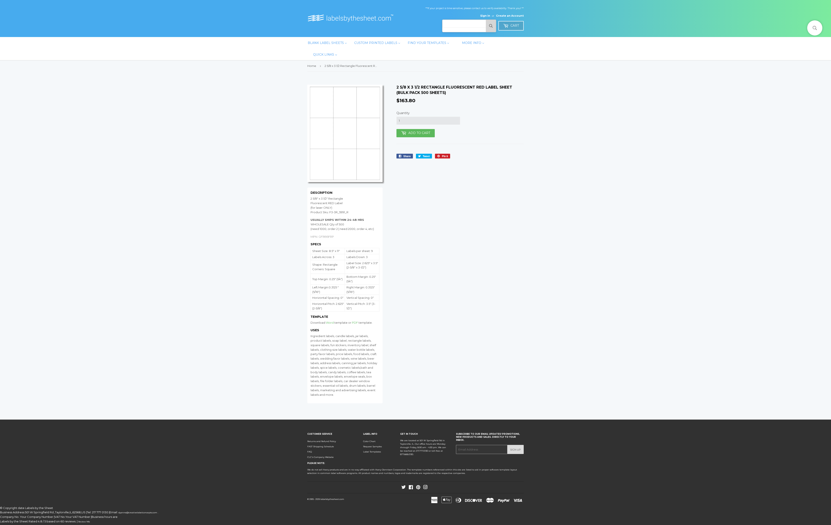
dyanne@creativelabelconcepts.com (138, 512)
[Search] (491, 26)
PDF (355, 322)
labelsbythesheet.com (332, 499)
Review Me (84, 521)
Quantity (403, 113)
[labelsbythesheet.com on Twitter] (403, 488)
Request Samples (372, 446)
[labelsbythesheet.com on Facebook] (411, 488)
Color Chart (369, 441)
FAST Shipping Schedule (320, 446)
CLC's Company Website (320, 457)
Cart (514, 25)
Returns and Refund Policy (321, 441)
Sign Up (515, 449)
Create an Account (510, 15)
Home (311, 66)
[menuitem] (327, 43)
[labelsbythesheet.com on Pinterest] (418, 488)
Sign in (485, 15)
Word (330, 322)
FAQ (309, 451)
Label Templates (372, 451)
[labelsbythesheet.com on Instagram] (425, 488)
